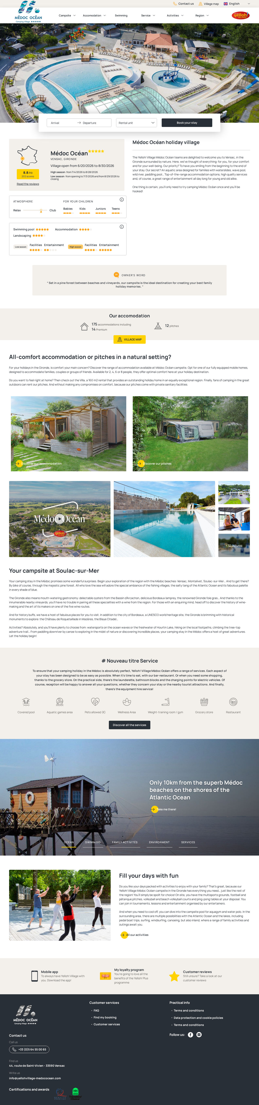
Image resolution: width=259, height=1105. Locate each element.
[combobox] (136, 122)
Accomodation (92, 15)
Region (199, 15)
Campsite (65, 15)
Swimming (121, 15)
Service (146, 15)
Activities (173, 15)
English (234, 3)
